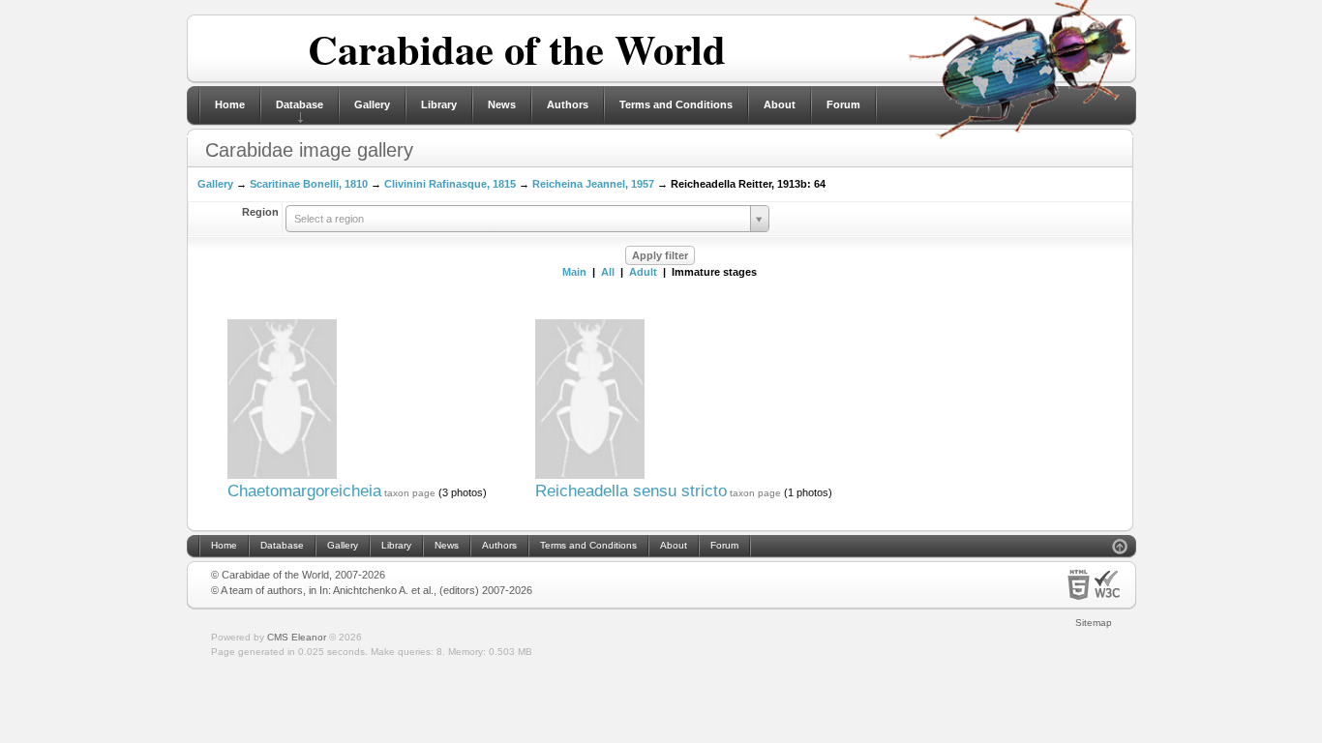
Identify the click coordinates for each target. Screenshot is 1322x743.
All (608, 272)
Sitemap (1093, 622)
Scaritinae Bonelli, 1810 (309, 184)
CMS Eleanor (296, 637)
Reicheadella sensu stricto (631, 491)
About (780, 104)
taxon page (410, 493)
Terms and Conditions (676, 104)
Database (299, 104)
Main (574, 272)
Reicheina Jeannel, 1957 (593, 184)
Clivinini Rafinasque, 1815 (450, 184)
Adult (643, 272)
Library (439, 104)
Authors (567, 104)
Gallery (372, 104)
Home (230, 104)
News (502, 104)
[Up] (1119, 549)
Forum (843, 104)
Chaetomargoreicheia (304, 491)
